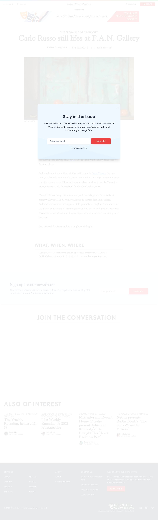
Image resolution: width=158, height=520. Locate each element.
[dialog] (79, 260)
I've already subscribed (79, 148)
